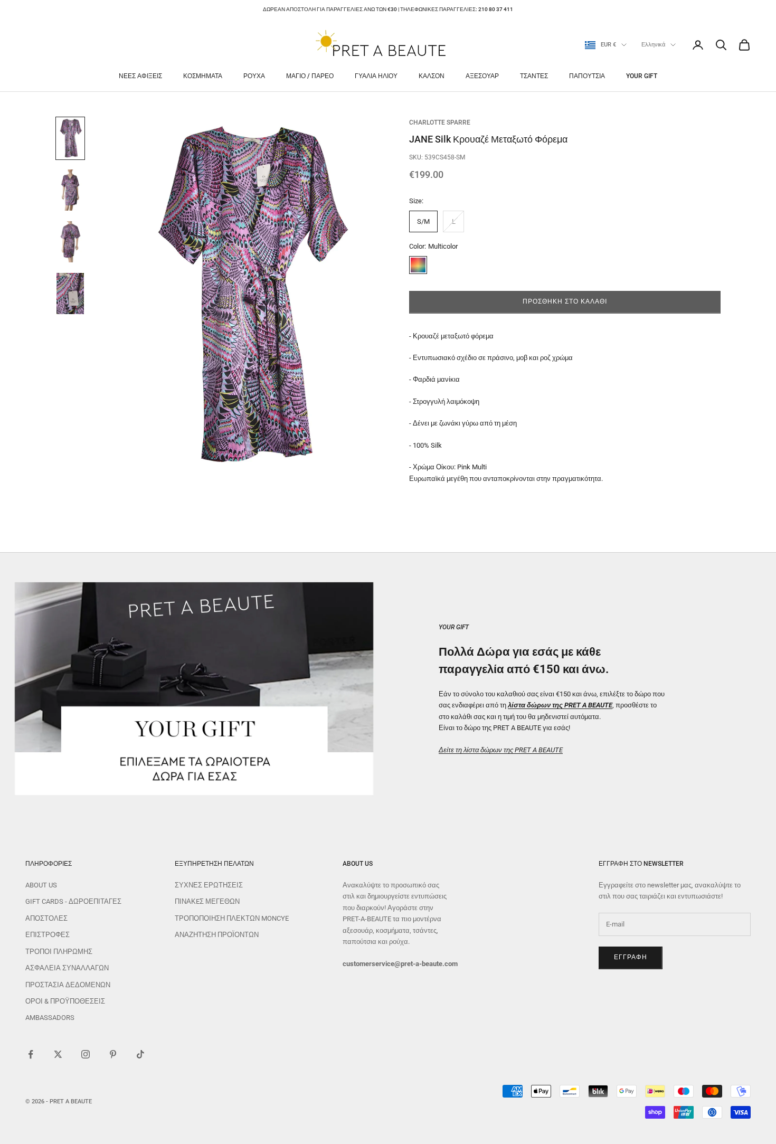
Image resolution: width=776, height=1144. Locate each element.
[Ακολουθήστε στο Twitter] (58, 1054)
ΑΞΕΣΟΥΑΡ (482, 76)
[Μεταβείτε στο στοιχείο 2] (70, 190)
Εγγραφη (630, 957)
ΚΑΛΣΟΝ (431, 76)
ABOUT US (41, 885)
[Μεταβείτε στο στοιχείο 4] (70, 293)
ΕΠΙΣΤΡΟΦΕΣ (47, 935)
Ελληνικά (653, 44)
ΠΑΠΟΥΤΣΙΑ (587, 76)
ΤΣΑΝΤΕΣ (534, 76)
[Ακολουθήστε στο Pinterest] (113, 1054)
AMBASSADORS (49, 1018)
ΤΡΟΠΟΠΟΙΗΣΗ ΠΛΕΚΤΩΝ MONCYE (232, 918)
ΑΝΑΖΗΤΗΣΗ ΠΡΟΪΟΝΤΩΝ (217, 935)
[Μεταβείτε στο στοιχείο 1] (70, 138)
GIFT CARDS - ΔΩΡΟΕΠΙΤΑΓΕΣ (73, 901)
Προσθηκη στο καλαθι (565, 301)
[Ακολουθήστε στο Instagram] (85, 1054)
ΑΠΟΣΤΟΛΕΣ (46, 918)
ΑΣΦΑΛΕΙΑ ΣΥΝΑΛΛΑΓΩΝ (67, 968)
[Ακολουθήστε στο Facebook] (30, 1054)
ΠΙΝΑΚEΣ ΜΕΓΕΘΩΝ (207, 901)
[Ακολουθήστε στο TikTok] (140, 1054)
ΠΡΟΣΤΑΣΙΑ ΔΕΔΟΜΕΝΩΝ (67, 985)
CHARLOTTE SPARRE (439, 122)
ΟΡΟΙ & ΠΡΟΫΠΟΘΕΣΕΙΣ (65, 1001)
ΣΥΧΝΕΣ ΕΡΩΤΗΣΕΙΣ (209, 885)
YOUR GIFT (641, 76)
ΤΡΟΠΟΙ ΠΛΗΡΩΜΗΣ (58, 952)
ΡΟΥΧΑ (254, 76)
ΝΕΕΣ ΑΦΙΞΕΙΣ (140, 76)
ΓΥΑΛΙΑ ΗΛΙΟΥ (376, 76)
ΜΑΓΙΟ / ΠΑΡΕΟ (310, 76)
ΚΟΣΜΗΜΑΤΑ (202, 76)
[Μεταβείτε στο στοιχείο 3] (70, 241)
